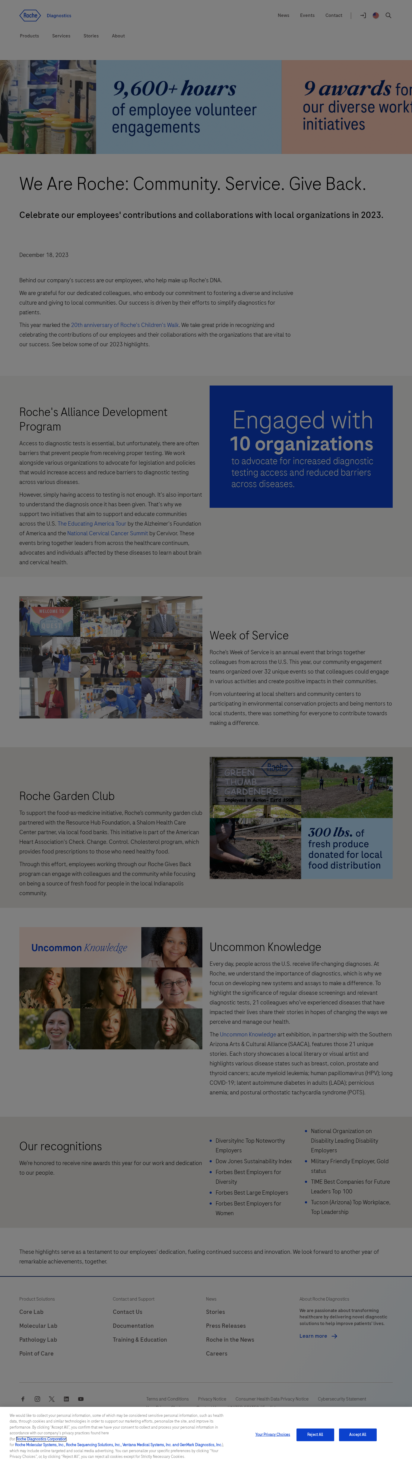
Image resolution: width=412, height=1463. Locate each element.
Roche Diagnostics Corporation (41, 1439)
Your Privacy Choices (272, 1434)
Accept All (357, 1434)
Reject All (315, 1434)
